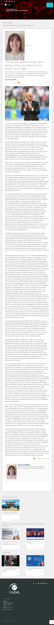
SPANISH (49, 1)
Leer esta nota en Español (42, 458)
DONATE (50, 4)
